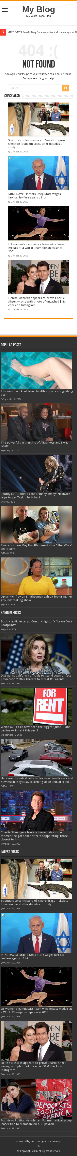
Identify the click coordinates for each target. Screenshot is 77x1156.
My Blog (38, 9)
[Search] (65, 88)
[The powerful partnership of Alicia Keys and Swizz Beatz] (36, 422)
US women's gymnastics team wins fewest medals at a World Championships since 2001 (37, 247)
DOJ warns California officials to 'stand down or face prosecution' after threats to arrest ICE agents (36, 677)
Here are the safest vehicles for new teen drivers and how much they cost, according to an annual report (37, 780)
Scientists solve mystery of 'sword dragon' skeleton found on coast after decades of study (36, 143)
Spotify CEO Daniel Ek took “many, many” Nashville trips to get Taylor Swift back (35, 495)
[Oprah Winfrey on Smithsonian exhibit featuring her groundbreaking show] (36, 576)
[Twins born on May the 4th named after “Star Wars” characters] (36, 524)
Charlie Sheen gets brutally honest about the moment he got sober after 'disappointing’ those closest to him (34, 836)
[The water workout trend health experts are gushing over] (36, 370)
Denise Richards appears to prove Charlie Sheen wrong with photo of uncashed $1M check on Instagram (37, 301)
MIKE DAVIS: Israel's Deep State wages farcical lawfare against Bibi (34, 195)
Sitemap (56, 1141)
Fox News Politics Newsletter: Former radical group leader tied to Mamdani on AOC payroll (36, 1122)
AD (32, 1141)
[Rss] (38, 1146)
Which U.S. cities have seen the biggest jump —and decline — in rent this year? (35, 728)
